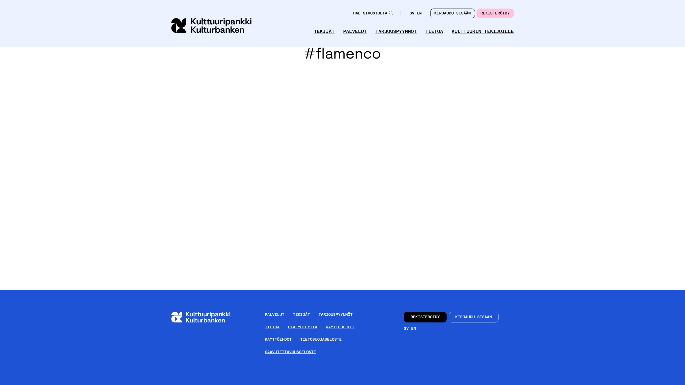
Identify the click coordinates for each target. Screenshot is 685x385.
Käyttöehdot (278, 339)
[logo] (211, 26)
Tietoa (434, 31)
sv (411, 13)
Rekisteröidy (495, 13)
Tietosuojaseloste (321, 339)
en (419, 13)
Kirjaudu (452, 13)
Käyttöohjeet (340, 327)
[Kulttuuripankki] (205, 321)
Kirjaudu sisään (473, 317)
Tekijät (324, 31)
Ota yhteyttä (302, 327)
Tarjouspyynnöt (396, 31)
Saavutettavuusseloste (290, 352)
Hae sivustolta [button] (370, 13)
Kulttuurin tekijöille (483, 31)
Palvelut (355, 31)
